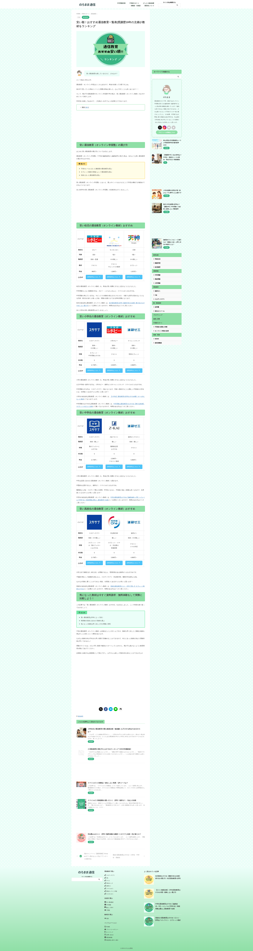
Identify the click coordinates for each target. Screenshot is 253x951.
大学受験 (157, 283)
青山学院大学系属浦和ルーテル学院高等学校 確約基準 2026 (172, 143)
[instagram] (164, 127)
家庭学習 (157, 263)
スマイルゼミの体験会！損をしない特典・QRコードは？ (108, 783)
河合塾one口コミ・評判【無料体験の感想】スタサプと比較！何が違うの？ (114, 834)
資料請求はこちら (92, 277)
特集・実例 (156, 335)
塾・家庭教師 (157, 303)
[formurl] (169, 127)
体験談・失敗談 (136, 5)
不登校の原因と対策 (161, 327)
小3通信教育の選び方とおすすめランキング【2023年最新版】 (110, 749)
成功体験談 (158, 343)
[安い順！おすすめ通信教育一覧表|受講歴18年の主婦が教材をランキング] (111, 709)
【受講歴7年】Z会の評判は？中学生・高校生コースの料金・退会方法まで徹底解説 (172, 157)
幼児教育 (157, 267)
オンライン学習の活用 (162, 331)
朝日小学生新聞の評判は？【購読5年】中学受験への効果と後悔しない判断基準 (172, 206)
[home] (174, 127)
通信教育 (80, 716)
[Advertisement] (110, 126)
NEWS (157, 339)
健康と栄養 (156, 319)
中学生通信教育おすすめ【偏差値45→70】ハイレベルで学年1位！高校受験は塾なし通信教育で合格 (167, 906)
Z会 (156, 295)
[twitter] (101, 709)
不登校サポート (134, 3)
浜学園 (157, 307)
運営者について (149, 5)
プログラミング (157, 315)
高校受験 (157, 279)
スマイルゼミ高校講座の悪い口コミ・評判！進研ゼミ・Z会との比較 (112, 800)
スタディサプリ (160, 299)
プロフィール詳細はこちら (166, 132)
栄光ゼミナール (160, 311)
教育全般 (156, 255)
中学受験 (157, 275)
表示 (87, 107)
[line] (116, 709)
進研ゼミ (157, 291)
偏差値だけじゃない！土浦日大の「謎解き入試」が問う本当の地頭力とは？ (172, 242)
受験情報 (156, 271)
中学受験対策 (121, 3)
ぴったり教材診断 (148, 3)
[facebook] (106, 709)
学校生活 (157, 259)
